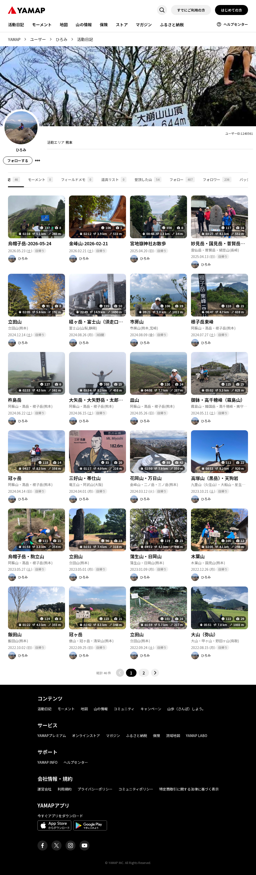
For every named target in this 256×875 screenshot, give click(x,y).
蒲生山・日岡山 (146, 556)
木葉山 (197, 556)
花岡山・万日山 (146, 478)
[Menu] (37, 161)
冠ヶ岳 (15, 478)
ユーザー (38, 39)
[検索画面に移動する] (162, 10)
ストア (122, 25)
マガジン (144, 25)
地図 (64, 25)
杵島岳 (15, 399)
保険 (104, 25)
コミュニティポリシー (135, 789)
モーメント (42, 25)
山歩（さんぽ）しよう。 (186, 708)
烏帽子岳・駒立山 (26, 556)
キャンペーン (150, 708)
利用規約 (65, 789)
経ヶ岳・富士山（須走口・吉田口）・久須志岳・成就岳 (124, 321)
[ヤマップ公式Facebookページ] (43, 845)
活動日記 (16, 25)
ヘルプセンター (236, 24)
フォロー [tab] (181, 179)
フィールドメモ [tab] (76, 179)
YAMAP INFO (48, 762)
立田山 (15, 321)
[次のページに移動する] (155, 673)
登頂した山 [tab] (147, 179)
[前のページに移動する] (120, 673)
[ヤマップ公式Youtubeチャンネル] (85, 845)
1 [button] (131, 673)
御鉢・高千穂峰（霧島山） (218, 399)
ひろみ (62, 39)
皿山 (134, 399)
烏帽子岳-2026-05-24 (29, 243)
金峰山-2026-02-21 (88, 243)
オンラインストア (86, 735)
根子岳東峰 (202, 321)
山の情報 (84, 25)
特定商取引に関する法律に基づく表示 (189, 789)
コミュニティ (124, 708)
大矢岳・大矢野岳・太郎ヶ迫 (98, 399)
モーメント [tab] (39, 179)
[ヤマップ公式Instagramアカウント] (71, 845)
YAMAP (14, 39)
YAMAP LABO (196, 735)
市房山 (137, 321)
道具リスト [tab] (112, 179)
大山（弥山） (204, 634)
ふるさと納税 (172, 25)
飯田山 (15, 634)
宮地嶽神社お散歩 (148, 243)
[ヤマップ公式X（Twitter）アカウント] (57, 845)
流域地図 (173, 735)
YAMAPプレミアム (52, 735)
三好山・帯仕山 (84, 478)
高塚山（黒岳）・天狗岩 (214, 478)
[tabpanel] (128, 432)
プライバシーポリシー (95, 789)
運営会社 (45, 789)
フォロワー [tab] (216, 179)
